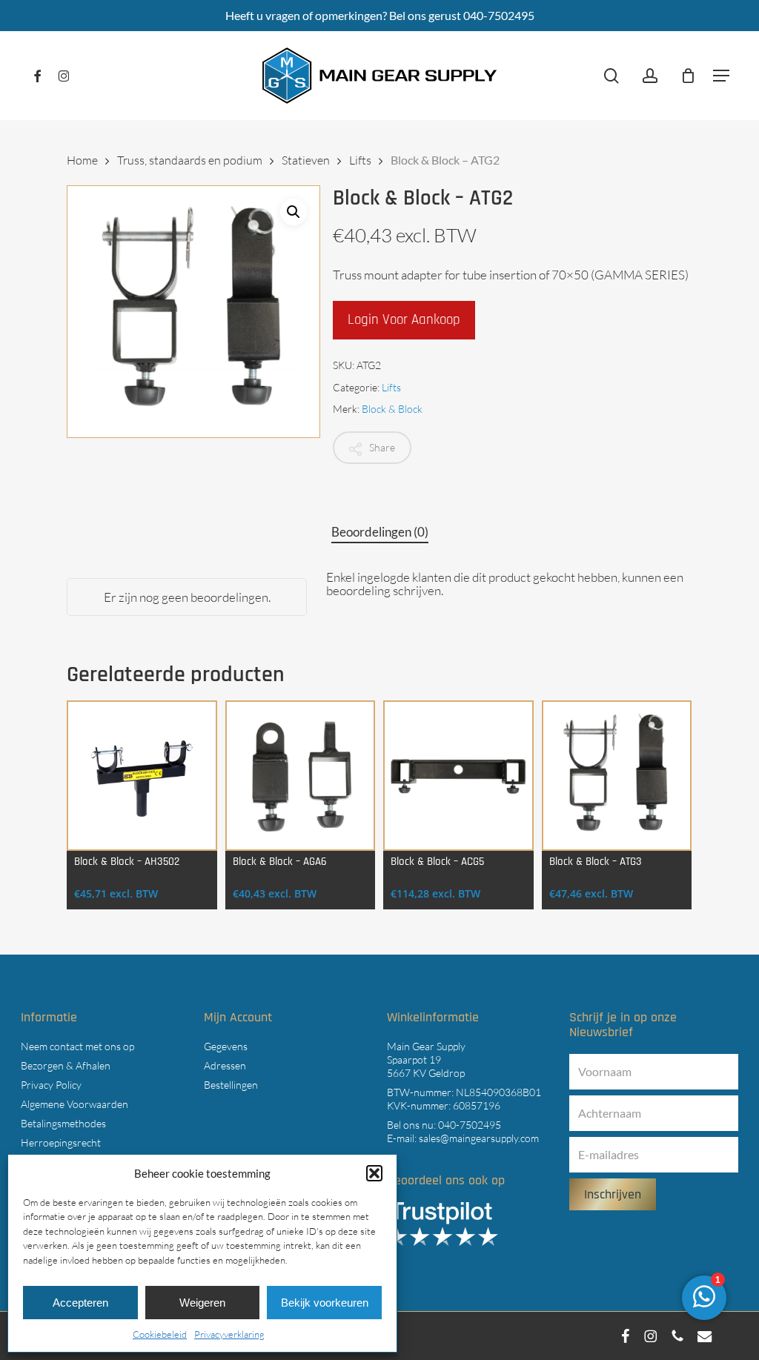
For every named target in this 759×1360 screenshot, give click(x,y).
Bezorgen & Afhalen (65, 1065)
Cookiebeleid (160, 1334)
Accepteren (80, 1302)
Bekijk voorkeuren (324, 1302)
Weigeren (202, 1302)
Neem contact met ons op (77, 1046)
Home (82, 160)
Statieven (306, 160)
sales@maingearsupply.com (479, 1138)
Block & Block (392, 408)
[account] (650, 76)
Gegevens (226, 1046)
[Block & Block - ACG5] (458, 775)
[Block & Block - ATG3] (617, 775)
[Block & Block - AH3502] (142, 775)
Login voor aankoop (404, 319)
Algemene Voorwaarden (74, 1104)
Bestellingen (231, 1084)
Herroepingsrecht (61, 1142)
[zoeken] (611, 76)
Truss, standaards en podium (189, 160)
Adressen (225, 1065)
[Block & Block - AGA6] (300, 775)
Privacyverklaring (229, 1334)
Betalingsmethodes (63, 1123)
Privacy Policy (51, 1084)
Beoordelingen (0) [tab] (379, 532)
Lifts (360, 160)
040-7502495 (469, 1124)
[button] (374, 1173)
